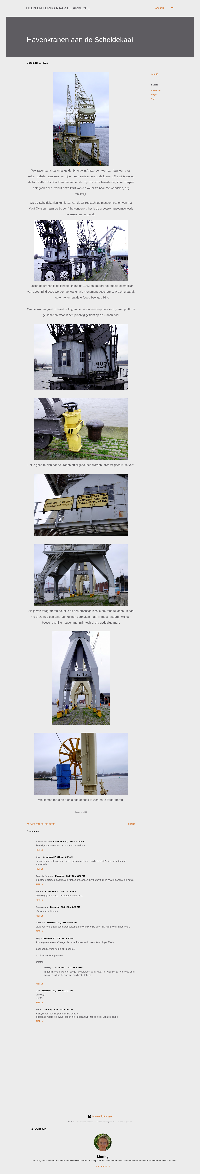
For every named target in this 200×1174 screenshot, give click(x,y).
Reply (39, 850)
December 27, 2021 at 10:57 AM (58, 938)
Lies (38, 990)
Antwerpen (156, 90)
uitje (153, 98)
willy (38, 938)
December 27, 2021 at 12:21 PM (57, 990)
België (154, 94)
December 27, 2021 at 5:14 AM (69, 841)
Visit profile (102, 1166)
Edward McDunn (44, 841)
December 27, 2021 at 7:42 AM (70, 876)
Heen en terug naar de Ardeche (58, 8)
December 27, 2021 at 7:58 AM (65, 907)
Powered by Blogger (101, 1116)
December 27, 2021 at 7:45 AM (61, 891)
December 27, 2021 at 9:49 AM (62, 923)
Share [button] (154, 74)
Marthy (102, 1157)
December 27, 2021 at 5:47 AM (58, 857)
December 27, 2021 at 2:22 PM (68, 968)
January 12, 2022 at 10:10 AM (58, 1009)
